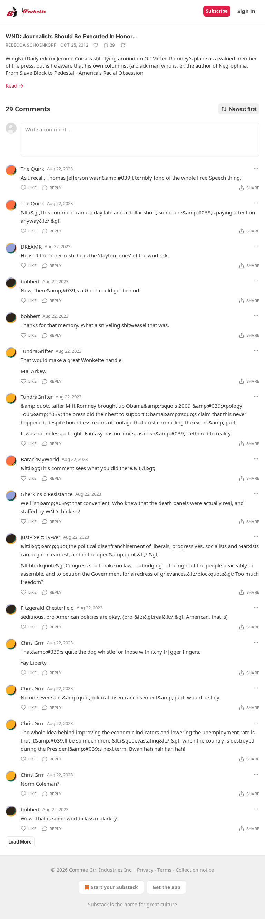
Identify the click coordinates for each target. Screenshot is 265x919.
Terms (164, 870)
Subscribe (217, 11)
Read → (14, 85)
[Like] (95, 45)
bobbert (30, 281)
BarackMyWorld (40, 459)
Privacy (145, 870)
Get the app (166, 887)
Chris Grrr (32, 642)
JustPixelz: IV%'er (40, 537)
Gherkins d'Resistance (46, 494)
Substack (98, 904)
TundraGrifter (37, 350)
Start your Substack (114, 887)
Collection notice (195, 870)
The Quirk (32, 168)
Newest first (243, 109)
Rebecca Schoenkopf (31, 45)
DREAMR (31, 246)
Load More (20, 842)
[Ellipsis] (256, 168)
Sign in (246, 11)
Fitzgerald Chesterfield (47, 607)
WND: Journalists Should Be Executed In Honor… (71, 36)
